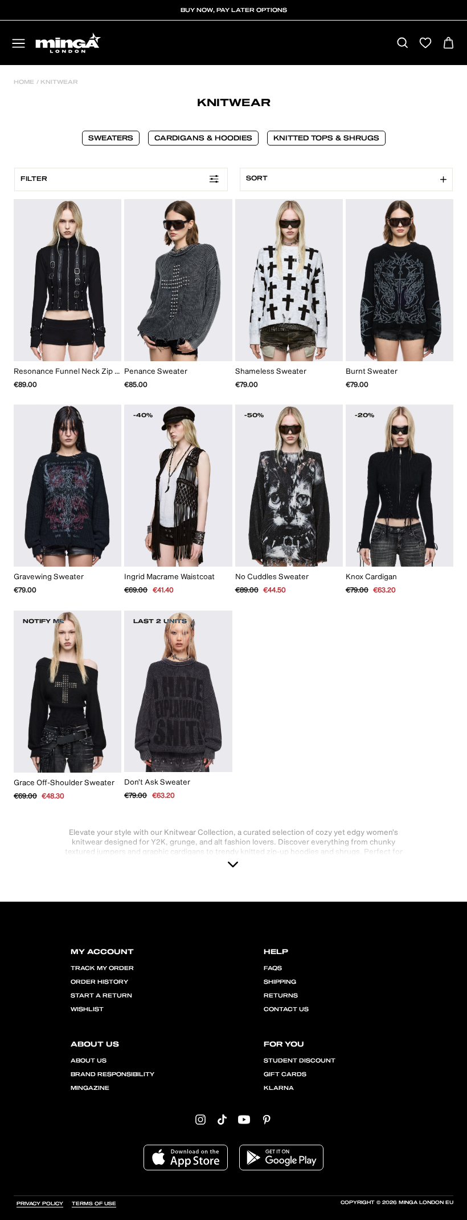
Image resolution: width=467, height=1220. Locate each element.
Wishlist (87, 1009)
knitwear (58, 82)
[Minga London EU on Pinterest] (266, 1118)
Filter (34, 179)
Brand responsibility (112, 1074)
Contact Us (286, 1009)
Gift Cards (285, 1074)
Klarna (279, 1088)
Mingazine (90, 1088)
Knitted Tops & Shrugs (326, 138)
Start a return (101, 996)
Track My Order (102, 968)
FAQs (273, 968)
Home (24, 82)
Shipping (280, 982)
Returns (281, 996)
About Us (88, 1061)
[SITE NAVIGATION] (18, 44)
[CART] (448, 44)
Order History (99, 982)
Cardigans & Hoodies (203, 138)
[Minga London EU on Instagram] (200, 1118)
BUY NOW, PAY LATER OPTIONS (234, 10)
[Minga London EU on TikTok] (222, 1118)
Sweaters (110, 138)
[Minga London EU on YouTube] (244, 1118)
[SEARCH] (402, 44)
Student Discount (299, 1061)
